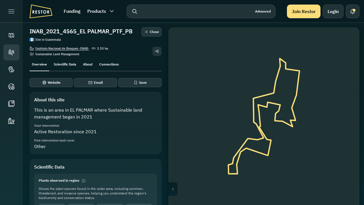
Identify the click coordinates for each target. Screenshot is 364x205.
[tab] (39, 63)
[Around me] (347, 94)
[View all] (347, 81)
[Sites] (11, 52)
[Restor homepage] (41, 11)
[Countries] (11, 87)
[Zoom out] (347, 119)
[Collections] (11, 104)
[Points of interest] (11, 69)
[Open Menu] (11, 11)
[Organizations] (11, 121)
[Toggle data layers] (347, 53)
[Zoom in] (347, 108)
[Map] (11, 35)
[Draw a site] (347, 40)
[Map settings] (347, 67)
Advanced (263, 11)
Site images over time (268, 189)
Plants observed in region (59, 180)
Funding (72, 11)
